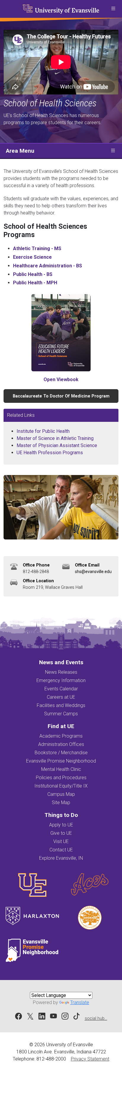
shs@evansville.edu (93, 571)
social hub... (96, 1018)
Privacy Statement (90, 1059)
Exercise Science (32, 257)
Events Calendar (61, 689)
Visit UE (61, 841)
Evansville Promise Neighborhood (61, 761)
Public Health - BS (32, 274)
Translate (79, 1002)
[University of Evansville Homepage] (61, 9)
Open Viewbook (61, 379)
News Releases (61, 672)
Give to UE (61, 833)
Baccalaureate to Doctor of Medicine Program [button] (61, 396)
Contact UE (61, 850)
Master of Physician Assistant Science (57, 445)
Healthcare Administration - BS (47, 266)
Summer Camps (61, 714)
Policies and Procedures (61, 777)
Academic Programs (61, 736)
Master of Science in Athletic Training (55, 438)
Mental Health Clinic (61, 769)
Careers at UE (61, 697)
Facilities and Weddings (61, 705)
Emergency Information (61, 680)
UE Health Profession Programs (50, 452)
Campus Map (61, 794)
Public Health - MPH (35, 282)
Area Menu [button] (20, 150)
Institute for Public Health (43, 431)
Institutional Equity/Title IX (61, 786)
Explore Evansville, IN (61, 858)
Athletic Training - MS (37, 248)
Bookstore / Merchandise (61, 752)
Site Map (61, 802)
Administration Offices (61, 744)
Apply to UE (61, 825)
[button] (113, 9)
